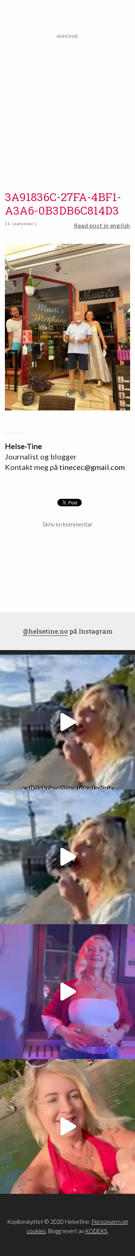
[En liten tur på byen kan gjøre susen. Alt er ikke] (67, 991)
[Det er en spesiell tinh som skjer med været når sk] (67, 1126)
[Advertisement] (67, 107)
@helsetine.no (45, 631)
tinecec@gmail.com (92, 466)
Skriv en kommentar (68, 524)
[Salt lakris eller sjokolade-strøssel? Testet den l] (67, 722)
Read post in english (102, 225)
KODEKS (96, 1231)
